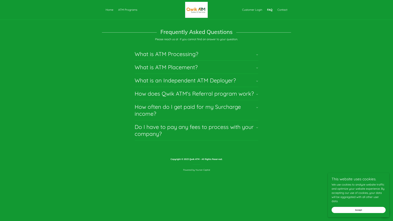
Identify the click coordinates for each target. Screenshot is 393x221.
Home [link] (109, 10)
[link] (196, 9)
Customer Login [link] (252, 10)
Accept (358, 210)
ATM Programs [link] (127, 10)
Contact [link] (282, 10)
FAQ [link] (269, 10)
